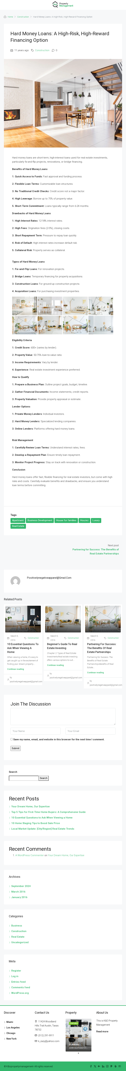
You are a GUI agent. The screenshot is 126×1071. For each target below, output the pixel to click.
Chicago (10, 1033)
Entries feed (18, 981)
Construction (23, 17)
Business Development (40, 520)
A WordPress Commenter (29, 855)
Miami (9, 1022)
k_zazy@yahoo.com (48, 1041)
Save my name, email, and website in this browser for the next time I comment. (59, 739)
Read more (102, 1031)
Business (16, 925)
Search (13, 771)
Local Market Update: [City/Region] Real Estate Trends (42, 828)
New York (11, 1038)
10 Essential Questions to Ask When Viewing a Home (23, 648)
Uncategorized (20, 942)
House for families (66, 520)
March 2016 (18, 891)
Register (16, 970)
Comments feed (20, 987)
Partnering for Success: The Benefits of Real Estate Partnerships (101, 648)
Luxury (96, 520)
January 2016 (19, 897)
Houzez (84, 520)
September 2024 (21, 886)
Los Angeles (13, 1027)
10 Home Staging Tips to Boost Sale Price (35, 823)
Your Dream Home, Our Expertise (30, 806)
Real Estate (18, 526)
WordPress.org (20, 993)
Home (10, 17)
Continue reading (15, 669)
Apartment (18, 520)
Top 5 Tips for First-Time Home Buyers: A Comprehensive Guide (48, 812)
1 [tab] (80, 1054)
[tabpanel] (78, 1035)
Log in (14, 976)
